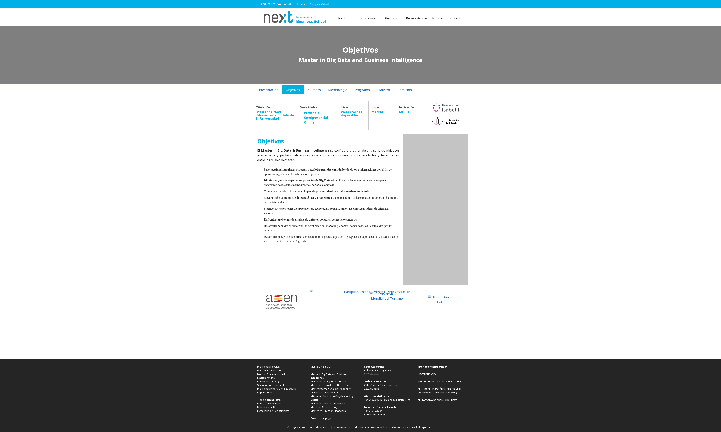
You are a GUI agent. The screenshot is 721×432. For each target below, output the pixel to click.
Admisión (404, 90)
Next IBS (344, 18)
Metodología (337, 90)
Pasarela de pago (321, 418)
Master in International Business (329, 385)
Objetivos (293, 90)
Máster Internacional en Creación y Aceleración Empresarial (331, 390)
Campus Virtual (319, 4)
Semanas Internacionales (272, 385)
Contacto (455, 18)
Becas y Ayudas (416, 18)
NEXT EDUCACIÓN (427, 374)
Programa (362, 90)
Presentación (268, 90)
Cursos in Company (268, 381)
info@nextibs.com (295, 4)
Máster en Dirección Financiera (328, 410)
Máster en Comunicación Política (329, 403)
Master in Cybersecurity (324, 407)
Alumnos (390, 18)
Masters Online (266, 377)
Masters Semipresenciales (272, 374)
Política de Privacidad (269, 403)
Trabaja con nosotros (269, 399)
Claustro (383, 90)
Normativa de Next (267, 407)
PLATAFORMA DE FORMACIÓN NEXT (437, 400)
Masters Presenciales (269, 370)
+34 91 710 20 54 (269, 4)
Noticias (438, 18)
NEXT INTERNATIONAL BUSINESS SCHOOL (441, 381)
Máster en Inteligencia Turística (328, 381)
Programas (367, 18)
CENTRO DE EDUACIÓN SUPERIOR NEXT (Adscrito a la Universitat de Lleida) (439, 390)
